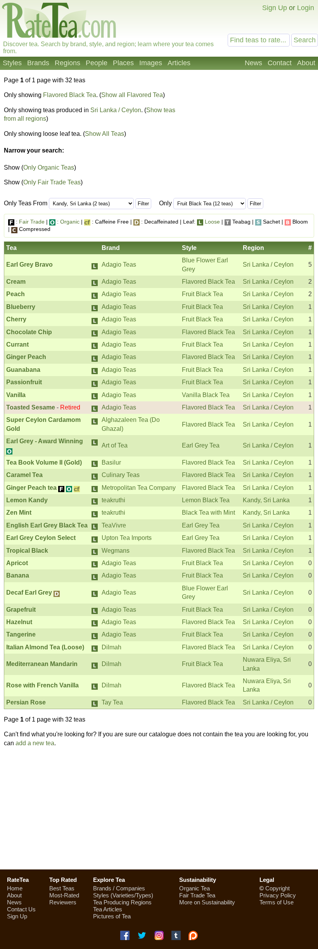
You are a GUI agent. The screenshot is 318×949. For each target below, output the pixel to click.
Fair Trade (32, 222)
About (306, 63)
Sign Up (274, 8)
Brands (38, 63)
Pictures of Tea (112, 916)
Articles (179, 63)
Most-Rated (64, 895)
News (253, 63)
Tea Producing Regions (122, 902)
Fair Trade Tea (197, 895)
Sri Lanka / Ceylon (115, 110)
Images (150, 63)
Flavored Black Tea (69, 95)
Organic (70, 222)
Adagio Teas (119, 264)
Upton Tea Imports (127, 537)
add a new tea (35, 743)
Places (123, 63)
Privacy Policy (277, 895)
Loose (212, 222)
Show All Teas (104, 133)
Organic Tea (194, 888)
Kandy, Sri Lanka (266, 500)
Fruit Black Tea (202, 294)
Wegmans (116, 550)
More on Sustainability (207, 902)
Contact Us (21, 909)
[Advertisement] (249, 134)
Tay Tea (112, 702)
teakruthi (113, 500)
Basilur (111, 462)
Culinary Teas (121, 475)
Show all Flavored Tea (132, 95)
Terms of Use (276, 902)
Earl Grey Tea (200, 445)
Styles (12, 63)
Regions (67, 63)
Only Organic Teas (48, 167)
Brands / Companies (119, 888)
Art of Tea (115, 445)
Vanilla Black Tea (206, 395)
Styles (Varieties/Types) (123, 895)
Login (305, 8)
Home (14, 888)
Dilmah (111, 647)
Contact (280, 63)
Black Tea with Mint (208, 512)
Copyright (277, 888)
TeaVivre (114, 525)
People (96, 63)
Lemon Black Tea (206, 500)
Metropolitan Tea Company (139, 487)
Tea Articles (107, 909)
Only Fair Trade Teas (52, 182)
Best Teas (61, 888)
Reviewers (62, 902)
